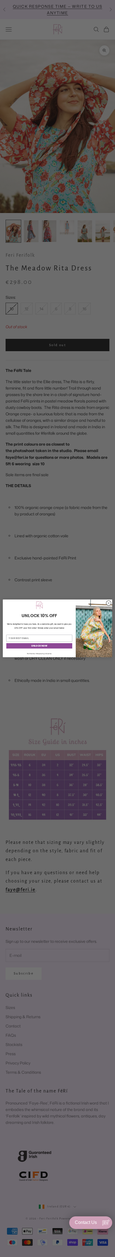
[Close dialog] (108, 603)
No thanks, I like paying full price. (39, 653)
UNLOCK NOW (39, 646)
